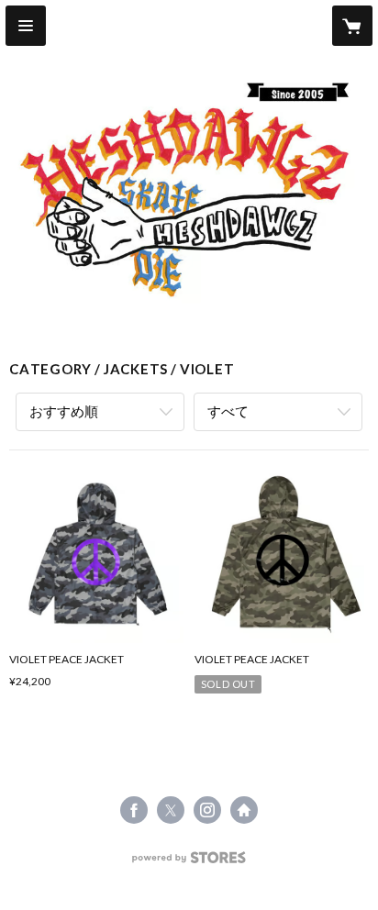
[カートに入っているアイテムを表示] (352, 26)
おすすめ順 (63, 411)
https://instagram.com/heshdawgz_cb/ (207, 810)
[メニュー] (26, 26)
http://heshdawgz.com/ (244, 810)
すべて (228, 411)
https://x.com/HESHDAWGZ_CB (170, 810)
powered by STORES (189, 862)
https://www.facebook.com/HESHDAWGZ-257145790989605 (134, 810)
